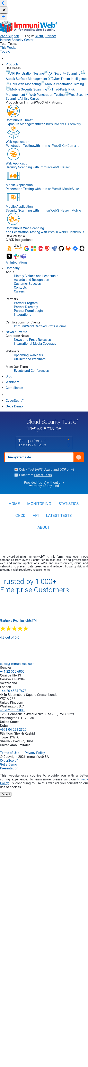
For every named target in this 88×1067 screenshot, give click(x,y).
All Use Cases (29, 98)
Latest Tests (43, 475)
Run (78, 457)
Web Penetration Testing (47, 95)
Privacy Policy (35, 753)
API (36, 515)
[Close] (4, 10)
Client (39, 36)
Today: (5, 51)
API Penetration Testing (27, 73)
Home (14, 503)
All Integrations (16, 262)
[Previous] (3, 3)
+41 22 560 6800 (12, 671)
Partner (50, 36)
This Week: (8, 48)
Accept (6, 794)
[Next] (3, 16)
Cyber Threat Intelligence (69, 79)
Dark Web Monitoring (25, 84)
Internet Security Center (16, 40)
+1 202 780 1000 (12, 710)
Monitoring (39, 503)
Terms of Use (9, 753)
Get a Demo (8, 764)
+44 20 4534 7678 (13, 691)
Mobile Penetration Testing (64, 84)
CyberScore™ (9, 760)
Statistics (69, 503)
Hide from (35, 475)
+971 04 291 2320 (13, 730)
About (43, 527)
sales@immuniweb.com (17, 664)
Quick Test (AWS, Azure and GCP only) (46, 469)
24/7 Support (9, 36)
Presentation (9, 768)
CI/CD (20, 515)
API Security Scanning (64, 73)
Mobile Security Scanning (28, 89)
